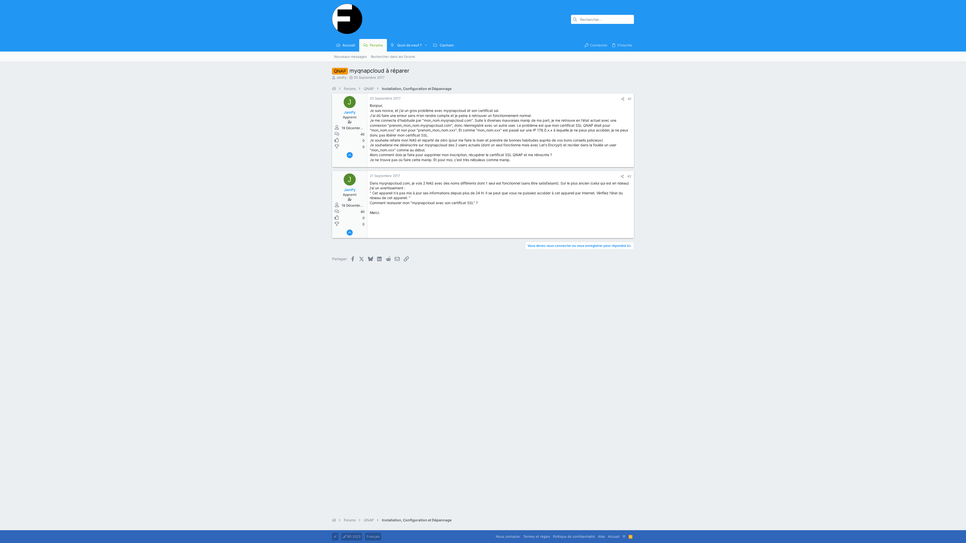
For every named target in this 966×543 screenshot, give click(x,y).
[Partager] (622, 99)
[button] (425, 45)
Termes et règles (536, 536)
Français (373, 536)
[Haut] (624, 536)
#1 (629, 99)
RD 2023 (353, 536)
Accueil (613, 536)
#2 (629, 176)
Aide (601, 536)
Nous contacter (508, 536)
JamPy (341, 77)
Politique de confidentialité (574, 536)
